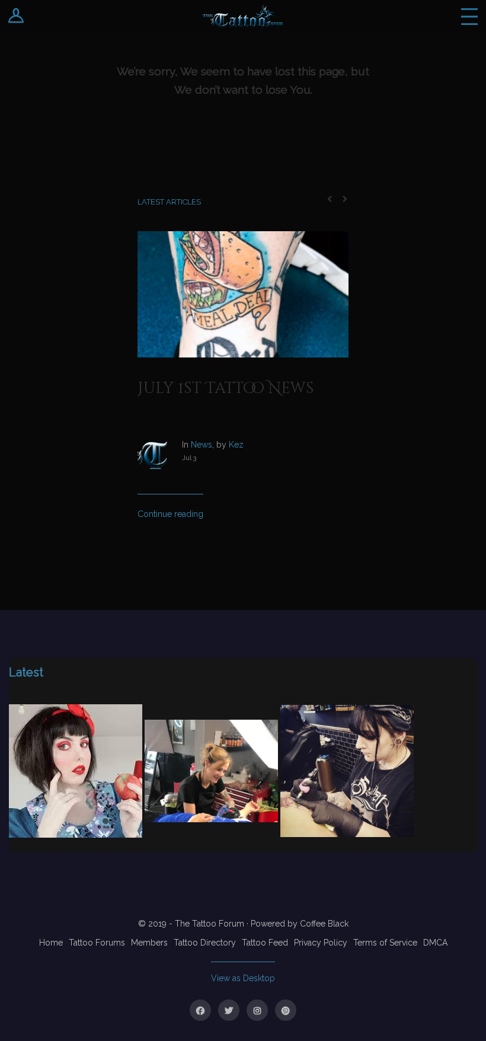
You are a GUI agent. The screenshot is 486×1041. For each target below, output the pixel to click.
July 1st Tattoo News (226, 388)
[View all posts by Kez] (160, 466)
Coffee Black (324, 923)
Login (16, 16)
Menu (469, 16)
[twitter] (228, 1010)
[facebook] (200, 1010)
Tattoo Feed (265, 942)
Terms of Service (385, 942)
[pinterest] (285, 1010)
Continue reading (170, 514)
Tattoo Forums (97, 942)
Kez (236, 444)
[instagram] (257, 1010)
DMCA (435, 942)
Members (149, 942)
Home (51, 942)
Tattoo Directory (205, 942)
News (201, 444)
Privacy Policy (320, 942)
